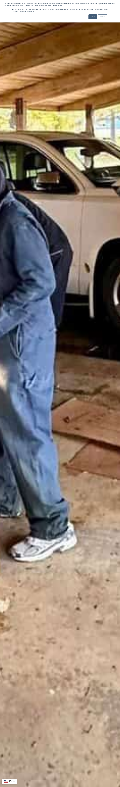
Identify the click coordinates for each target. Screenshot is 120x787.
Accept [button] (92, 17)
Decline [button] (102, 17)
